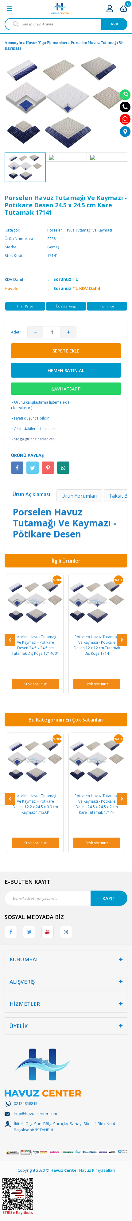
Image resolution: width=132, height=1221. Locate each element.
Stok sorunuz (55, 684)
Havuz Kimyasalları (97, 1170)
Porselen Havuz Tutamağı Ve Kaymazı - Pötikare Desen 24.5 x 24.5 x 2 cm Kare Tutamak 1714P (55, 804)
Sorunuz (62, 279)
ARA (114, 24)
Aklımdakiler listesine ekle (35, 428)
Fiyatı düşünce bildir (30, 418)
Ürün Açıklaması (31, 494)
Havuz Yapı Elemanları (46, 43)
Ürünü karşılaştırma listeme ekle (40, 402)
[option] (25, 167)
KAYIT (109, 898)
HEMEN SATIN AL (66, 370)
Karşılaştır (21, 407)
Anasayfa (13, 43)
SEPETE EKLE (66, 351)
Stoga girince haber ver (32, 439)
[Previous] (10, 640)
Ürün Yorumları (79, 495)
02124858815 (25, 1103)
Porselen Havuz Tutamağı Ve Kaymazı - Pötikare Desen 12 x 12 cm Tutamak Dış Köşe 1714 (55, 645)
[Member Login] (110, 8)
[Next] (122, 640)
